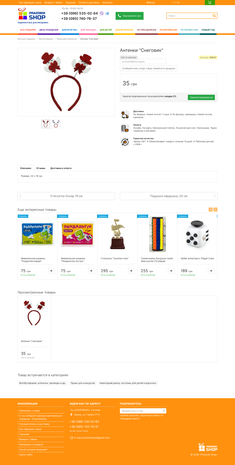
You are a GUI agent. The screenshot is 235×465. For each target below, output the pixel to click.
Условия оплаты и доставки (34, 424)
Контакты (107, 2)
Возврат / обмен (53, 2)
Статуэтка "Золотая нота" (115, 258)
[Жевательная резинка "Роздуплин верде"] (38, 234)
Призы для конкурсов (67, 39)
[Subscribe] (164, 410)
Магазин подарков (26, 39)
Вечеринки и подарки (31, 444)
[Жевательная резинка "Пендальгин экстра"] (78, 234)
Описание (25, 168)
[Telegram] (107, 13)
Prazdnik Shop (208, 454)
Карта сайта (25, 454)
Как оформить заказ (30, 2)
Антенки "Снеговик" (32, 341)
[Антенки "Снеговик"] (45, 124)
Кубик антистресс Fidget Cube (197, 258)
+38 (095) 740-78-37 (79, 19)
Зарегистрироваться (201, 97)
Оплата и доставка (89, 2)
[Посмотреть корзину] (210, 2)
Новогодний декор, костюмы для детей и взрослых (128, 383)
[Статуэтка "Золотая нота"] (117, 234)
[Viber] (101, 13)
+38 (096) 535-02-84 (79, 13)
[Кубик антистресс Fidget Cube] (197, 234)
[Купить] (51, 271)
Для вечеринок (46, 39)
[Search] (214, 15)
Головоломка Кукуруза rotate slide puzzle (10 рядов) (157, 259)
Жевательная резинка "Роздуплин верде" (33, 259)
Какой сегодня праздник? (33, 449)
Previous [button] (211, 210)
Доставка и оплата (60, 168)
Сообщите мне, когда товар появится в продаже (148, 68)
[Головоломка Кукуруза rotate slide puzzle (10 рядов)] (157, 234)
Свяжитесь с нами (29, 410)
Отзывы (40, 168)
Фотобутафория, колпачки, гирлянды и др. (42, 383)
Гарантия (70, 2)
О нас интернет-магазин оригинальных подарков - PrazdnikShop (40, 417)
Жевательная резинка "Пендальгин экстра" (73, 259)
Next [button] (215, 210)
